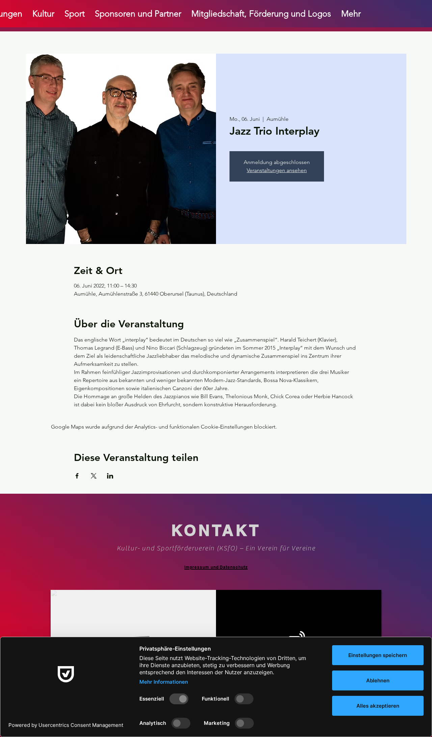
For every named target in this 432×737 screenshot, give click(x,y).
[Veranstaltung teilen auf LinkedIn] (110, 476)
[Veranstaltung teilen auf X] (93, 476)
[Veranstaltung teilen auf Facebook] (77, 476)
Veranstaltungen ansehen (277, 170)
